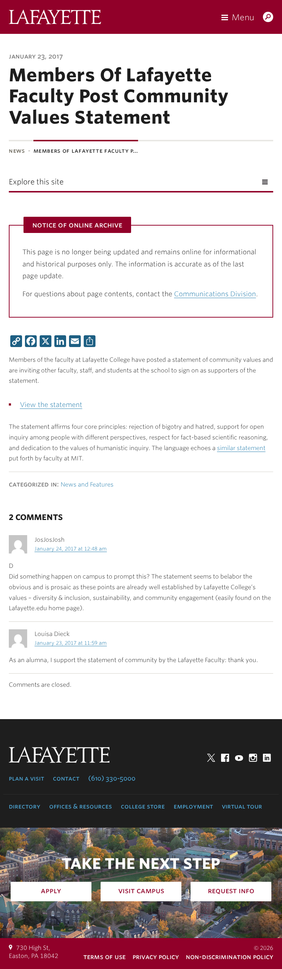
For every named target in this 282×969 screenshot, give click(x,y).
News (17, 150)
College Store (143, 806)
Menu (243, 17)
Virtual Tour (242, 806)
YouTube (239, 757)
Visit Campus (141, 890)
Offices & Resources (80, 806)
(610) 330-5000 (111, 778)
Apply (51, 890)
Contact (66, 778)
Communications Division (215, 294)
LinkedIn (267, 757)
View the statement (51, 405)
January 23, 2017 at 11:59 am (71, 643)
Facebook (225, 757)
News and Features (87, 484)
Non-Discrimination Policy (229, 957)
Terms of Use (104, 957)
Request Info (231, 890)
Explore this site (36, 181)
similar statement (241, 448)
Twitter (211, 757)
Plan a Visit (26, 778)
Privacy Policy (156, 957)
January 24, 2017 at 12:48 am (71, 549)
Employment (193, 806)
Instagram (253, 757)
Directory (24, 806)
